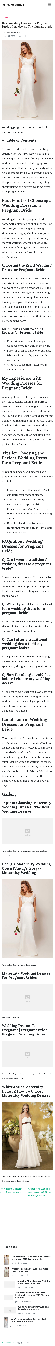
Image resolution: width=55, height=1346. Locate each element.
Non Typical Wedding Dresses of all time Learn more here (28, 1320)
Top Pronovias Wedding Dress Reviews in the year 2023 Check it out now (32, 1295)
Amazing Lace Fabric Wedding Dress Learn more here (30, 1270)
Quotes (6, 17)
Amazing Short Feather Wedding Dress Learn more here (34, 1282)
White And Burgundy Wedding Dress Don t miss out (33, 1308)
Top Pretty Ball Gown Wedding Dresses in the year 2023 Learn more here (31, 1257)
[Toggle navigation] (49, 4)
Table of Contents (21, 140)
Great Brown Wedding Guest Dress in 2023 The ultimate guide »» (39, 1192)
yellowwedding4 (8, 1342)
